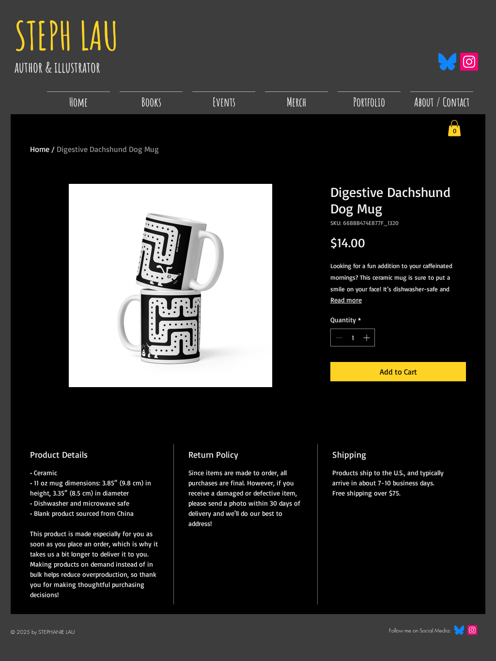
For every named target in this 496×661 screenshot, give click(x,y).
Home (39, 149)
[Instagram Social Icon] (469, 62)
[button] (223, 97)
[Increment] (367, 337)
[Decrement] (338, 337)
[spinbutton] (352, 337)
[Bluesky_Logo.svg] (447, 62)
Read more (346, 300)
